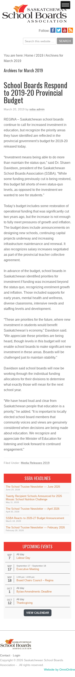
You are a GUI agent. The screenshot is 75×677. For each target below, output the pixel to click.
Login (16, 655)
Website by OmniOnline (59, 669)
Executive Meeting (27, 569)
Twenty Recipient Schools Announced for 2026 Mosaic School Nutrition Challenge (34, 497)
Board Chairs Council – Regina (34, 580)
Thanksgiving (24, 602)
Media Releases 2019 (35, 463)
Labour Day (23, 557)
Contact (5, 655)
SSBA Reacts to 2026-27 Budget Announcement (35, 518)
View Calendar (37, 612)
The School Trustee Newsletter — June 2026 (33, 486)
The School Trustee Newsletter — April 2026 (32, 508)
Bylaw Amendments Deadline (34, 591)
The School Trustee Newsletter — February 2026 (35, 527)
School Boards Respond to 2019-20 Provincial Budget (35, 92)
